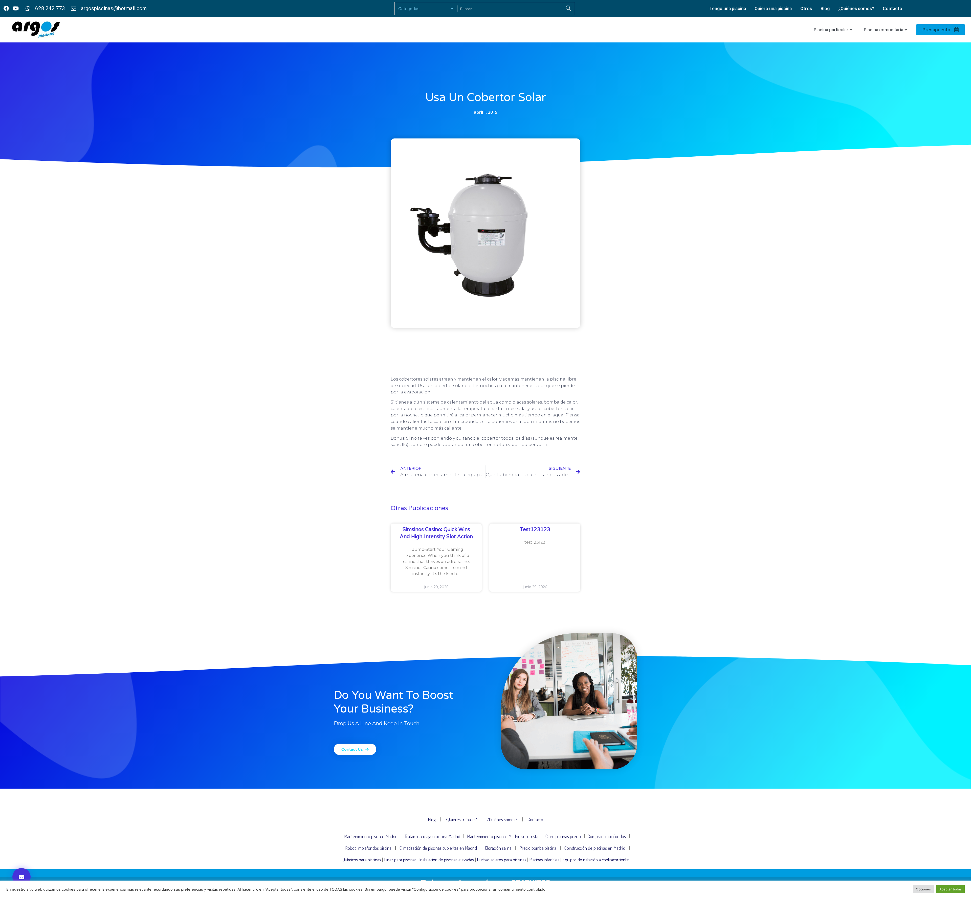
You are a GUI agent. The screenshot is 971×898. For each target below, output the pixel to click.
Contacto (892, 8)
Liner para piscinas (400, 859)
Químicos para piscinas (362, 859)
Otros (806, 8)
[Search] (568, 8)
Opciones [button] (923, 889)
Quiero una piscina (773, 8)
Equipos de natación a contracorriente (595, 859)
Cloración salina (498, 848)
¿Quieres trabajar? (461, 819)
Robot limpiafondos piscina (368, 848)
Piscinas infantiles (544, 859)
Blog (825, 8)
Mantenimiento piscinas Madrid (371, 836)
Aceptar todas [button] (950, 889)
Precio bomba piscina (537, 848)
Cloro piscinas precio (563, 836)
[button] (21, 876)
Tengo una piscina (727, 8)
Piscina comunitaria (883, 29)
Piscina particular (831, 29)
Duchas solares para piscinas (501, 859)
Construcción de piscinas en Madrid (594, 848)
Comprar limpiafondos (607, 836)
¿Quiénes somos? (856, 8)
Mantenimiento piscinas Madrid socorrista (502, 836)
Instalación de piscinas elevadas (446, 859)
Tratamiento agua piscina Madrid (432, 836)
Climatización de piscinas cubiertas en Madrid (438, 848)
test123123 (535, 530)
